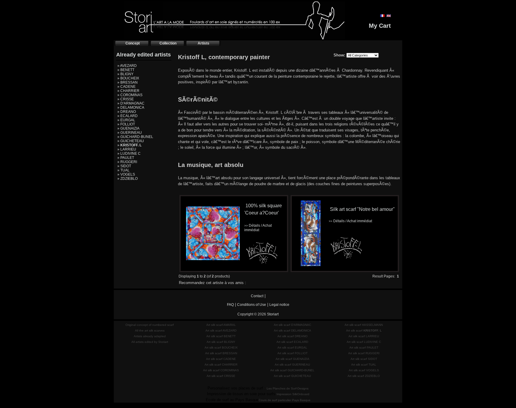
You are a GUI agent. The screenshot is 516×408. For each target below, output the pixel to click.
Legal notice (279, 305)
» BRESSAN (127, 82)
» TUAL (123, 170)
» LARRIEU (126, 149)
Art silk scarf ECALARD (292, 341)
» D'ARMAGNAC (131, 103)
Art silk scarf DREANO (292, 336)
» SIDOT (124, 166)
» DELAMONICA (130, 107)
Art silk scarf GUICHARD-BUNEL (292, 370)
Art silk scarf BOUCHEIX (221, 347)
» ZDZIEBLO (127, 179)
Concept (132, 43)
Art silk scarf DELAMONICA (292, 330)
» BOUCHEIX (128, 78)
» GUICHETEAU (130, 141)
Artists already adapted (150, 336)
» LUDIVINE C (129, 153)
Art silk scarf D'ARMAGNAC (292, 324)
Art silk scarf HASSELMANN (364, 324)
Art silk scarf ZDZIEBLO (364, 376)
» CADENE (126, 87)
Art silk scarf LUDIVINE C (364, 341)
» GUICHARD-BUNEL (135, 137)
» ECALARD (127, 116)
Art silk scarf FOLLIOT (292, 353)
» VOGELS (126, 174)
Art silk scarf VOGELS (364, 370)
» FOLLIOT (126, 124)
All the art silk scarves (150, 330)
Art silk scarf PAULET (363, 347)
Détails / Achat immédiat (258, 227)
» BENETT (125, 70)
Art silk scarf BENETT (221, 336)
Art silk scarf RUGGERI (364, 353)
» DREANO (126, 112)
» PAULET (125, 158)
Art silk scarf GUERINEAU (292, 364)
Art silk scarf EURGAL (292, 347)
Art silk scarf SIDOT (364, 359)
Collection (167, 43)
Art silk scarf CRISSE (221, 376)
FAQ (230, 305)
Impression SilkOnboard (293, 394)
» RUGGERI (127, 162)
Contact (257, 296)
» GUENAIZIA (128, 128)
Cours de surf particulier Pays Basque (285, 400)
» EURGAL (126, 120)
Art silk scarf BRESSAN (221, 353)
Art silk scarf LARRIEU (363, 336)
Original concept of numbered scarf (149, 324)
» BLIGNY (125, 74)
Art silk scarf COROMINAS (221, 370)
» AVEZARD (127, 66)
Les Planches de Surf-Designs (287, 388)
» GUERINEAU (129, 133)
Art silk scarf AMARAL (221, 324)
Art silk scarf (364, 330)
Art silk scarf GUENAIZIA (292, 359)
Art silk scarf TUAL (363, 364)
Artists (203, 43)
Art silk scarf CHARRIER (221, 364)
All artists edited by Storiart (149, 341)
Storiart (273, 314)
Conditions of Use (251, 305)
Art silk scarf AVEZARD (220, 330)
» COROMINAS (129, 95)
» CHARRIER (128, 91)
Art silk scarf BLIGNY (221, 341)
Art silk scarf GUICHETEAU (292, 376)
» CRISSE (125, 99)
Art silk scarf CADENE (221, 359)
